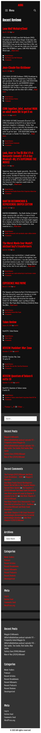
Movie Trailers (9, 556)
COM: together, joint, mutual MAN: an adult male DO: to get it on (20, 110)
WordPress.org (9, 605)
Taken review (8, 338)
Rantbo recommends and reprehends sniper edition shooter (20, 233)
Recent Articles (9, 563)
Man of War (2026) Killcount (14, 456)
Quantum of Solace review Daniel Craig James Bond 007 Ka (20, 397)
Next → (21, 407)
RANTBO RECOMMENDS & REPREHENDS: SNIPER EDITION (18, 203)
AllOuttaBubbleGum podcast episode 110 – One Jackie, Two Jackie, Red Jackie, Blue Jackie (19, 448)
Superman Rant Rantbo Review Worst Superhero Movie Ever (20, 191)
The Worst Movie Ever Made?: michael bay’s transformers (17, 245)
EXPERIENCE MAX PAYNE (14, 283)
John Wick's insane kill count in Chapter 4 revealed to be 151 (19, 494)
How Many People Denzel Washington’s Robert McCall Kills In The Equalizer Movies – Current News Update (20, 485)
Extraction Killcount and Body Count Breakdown (17, 508)
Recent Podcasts (10, 572)
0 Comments (8, 60)
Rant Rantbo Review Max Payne (13, 312)
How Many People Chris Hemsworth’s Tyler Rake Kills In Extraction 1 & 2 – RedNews (19, 503)
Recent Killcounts (10, 569)
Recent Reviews (9, 56)
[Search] (35, 10)
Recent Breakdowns (11, 566)
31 (18, 407)
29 (14, 407)
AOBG (20, 5)
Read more (15, 50)
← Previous (6, 407)
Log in (6, 595)
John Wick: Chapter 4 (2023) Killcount (17, 519)
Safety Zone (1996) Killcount (14, 453)
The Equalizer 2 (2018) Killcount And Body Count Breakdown (20, 489)
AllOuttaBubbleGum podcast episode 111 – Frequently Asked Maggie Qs (19, 441)
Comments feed (10, 602)
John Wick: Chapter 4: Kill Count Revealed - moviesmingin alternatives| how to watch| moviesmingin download (19, 515)
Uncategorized (9, 578)
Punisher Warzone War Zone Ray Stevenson (16, 366)
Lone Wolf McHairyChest (15, 28)
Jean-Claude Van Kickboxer (17, 67)
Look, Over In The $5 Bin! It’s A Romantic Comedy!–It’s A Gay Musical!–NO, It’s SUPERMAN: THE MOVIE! (19, 157)
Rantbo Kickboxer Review (11, 99)
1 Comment (8, 101)
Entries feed (8, 599)
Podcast (7, 560)
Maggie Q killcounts (11, 436)
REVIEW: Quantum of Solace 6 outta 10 (18, 377)
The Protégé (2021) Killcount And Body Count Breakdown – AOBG (18, 475)
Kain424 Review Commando (12, 143)
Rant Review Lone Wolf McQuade (13, 58)
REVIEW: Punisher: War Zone (17, 348)
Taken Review (9, 322)
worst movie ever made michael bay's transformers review (20, 273)
